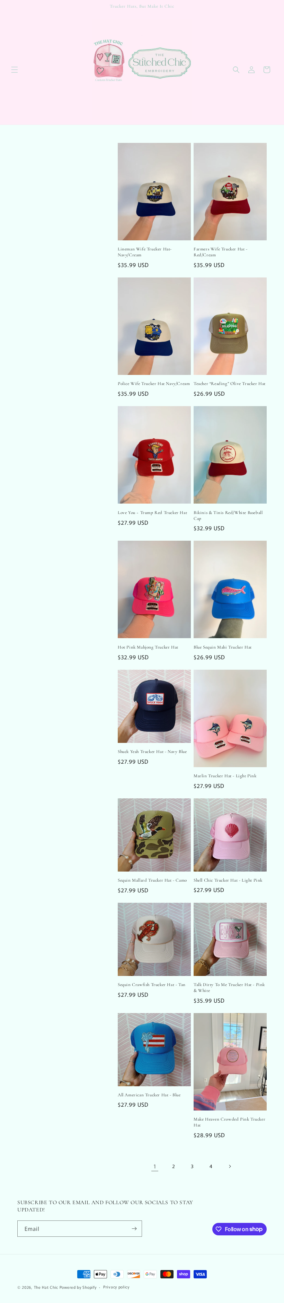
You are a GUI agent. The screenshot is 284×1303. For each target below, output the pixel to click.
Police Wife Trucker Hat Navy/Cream (154, 383)
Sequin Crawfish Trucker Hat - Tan (152, 984)
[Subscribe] (134, 1228)
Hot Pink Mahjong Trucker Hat (148, 647)
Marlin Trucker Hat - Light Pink (225, 776)
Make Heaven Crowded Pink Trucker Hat (229, 1122)
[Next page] (229, 1166)
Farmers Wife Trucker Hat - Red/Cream (221, 252)
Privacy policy (116, 1286)
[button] (14, 69)
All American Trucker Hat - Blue (149, 1095)
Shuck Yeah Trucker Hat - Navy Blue (152, 751)
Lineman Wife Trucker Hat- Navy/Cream (145, 252)
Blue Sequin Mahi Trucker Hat (223, 647)
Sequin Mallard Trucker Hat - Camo (152, 880)
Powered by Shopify (78, 1287)
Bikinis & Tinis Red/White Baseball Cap (228, 515)
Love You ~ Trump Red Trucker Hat (152, 512)
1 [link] (155, 1166)
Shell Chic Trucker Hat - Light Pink (228, 880)
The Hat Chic (46, 1287)
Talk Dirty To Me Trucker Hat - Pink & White (229, 987)
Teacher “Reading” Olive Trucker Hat (230, 383)
